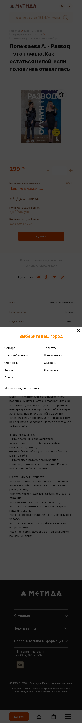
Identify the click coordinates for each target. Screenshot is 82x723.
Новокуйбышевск (16, 355)
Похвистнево (53, 355)
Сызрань (50, 362)
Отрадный (11, 362)
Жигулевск (51, 370)
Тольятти (50, 348)
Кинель (9, 370)
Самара (9, 348)
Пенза (8, 377)
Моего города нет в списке (22, 388)
